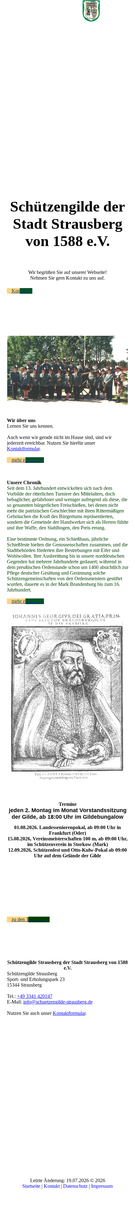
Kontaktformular (23, 448)
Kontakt (52, 1186)
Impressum (102, 1186)
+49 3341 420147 (34, 996)
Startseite (31, 1186)
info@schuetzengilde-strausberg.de (58, 1002)
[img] (91, 11)
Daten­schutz (75, 1186)
